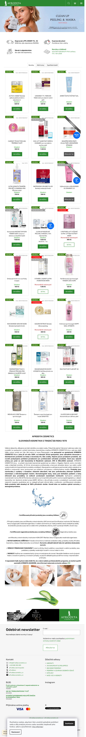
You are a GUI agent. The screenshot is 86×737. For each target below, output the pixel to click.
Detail (68, 245)
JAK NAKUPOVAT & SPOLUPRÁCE (56, 665)
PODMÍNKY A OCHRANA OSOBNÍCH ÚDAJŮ (59, 670)
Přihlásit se (68, 154)
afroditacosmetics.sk (50, 718)
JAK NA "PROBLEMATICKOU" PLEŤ (16, 691)
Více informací (37, 727)
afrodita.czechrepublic (15, 668)
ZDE (69, 563)
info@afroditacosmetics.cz (17, 663)
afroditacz (11, 670)
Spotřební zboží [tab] (51, 65)
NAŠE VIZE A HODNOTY (53, 675)
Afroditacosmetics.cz (36, 718)
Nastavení (15, 732)
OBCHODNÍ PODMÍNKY (53, 668)
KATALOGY (49, 673)
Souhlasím (69, 723)
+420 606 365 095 (14, 665)
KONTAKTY (49, 663)
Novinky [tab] (30, 65)
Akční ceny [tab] (39, 65)
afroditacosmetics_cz (15, 672)
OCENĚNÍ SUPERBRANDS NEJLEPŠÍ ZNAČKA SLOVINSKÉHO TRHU (19, 696)
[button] (6, 21)
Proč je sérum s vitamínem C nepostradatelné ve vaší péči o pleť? (21, 686)
